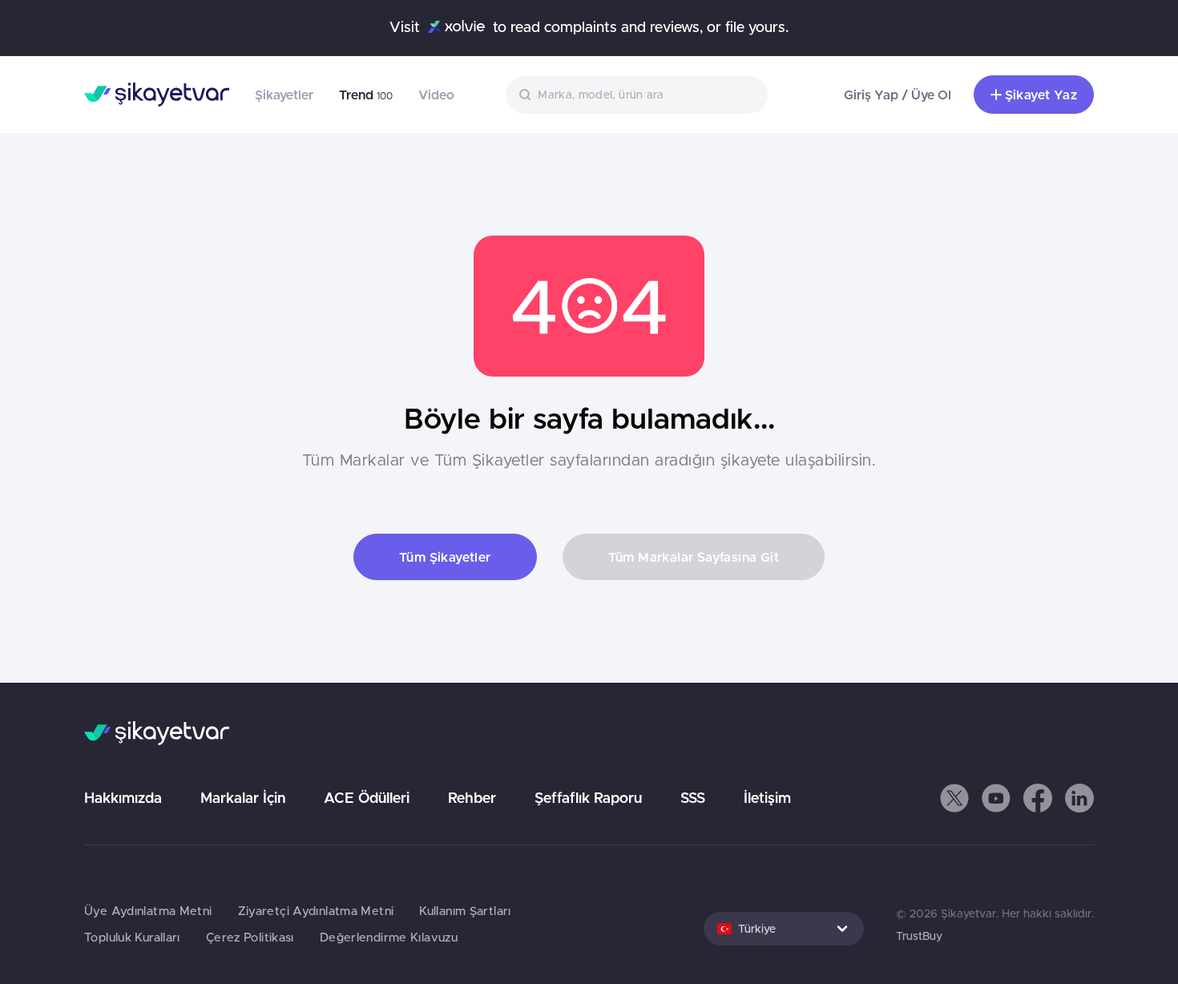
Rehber (472, 797)
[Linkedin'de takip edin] (1079, 798)
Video (436, 94)
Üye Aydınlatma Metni (148, 910)
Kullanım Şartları (464, 910)
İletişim (767, 797)
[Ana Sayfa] (156, 95)
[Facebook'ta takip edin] (1037, 798)
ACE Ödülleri (366, 797)
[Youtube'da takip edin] (996, 798)
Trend (366, 94)
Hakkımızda (123, 797)
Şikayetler (284, 94)
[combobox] (637, 95)
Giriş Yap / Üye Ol (897, 94)
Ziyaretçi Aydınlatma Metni (316, 910)
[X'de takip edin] (954, 798)
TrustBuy (919, 936)
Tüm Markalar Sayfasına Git (693, 557)
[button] (954, 798)
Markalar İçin (242, 797)
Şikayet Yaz (1041, 94)
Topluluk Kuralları (132, 937)
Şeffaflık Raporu (588, 797)
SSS (692, 797)
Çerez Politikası (250, 937)
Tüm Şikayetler (445, 557)
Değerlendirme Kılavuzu (389, 937)
